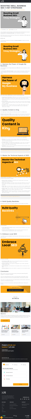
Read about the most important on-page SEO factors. (10, 196)
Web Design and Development (14, 405)
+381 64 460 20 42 (24, 405)
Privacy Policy (4, 411)
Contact (3, 408)
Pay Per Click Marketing (13, 408)
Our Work (3, 405)
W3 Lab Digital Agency (6, 417)
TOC (1, 417)
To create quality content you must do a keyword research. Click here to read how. (15, 150)
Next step (20, 384)
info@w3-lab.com (26, 397)
